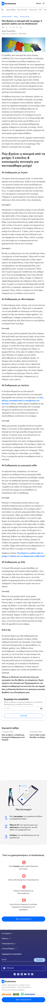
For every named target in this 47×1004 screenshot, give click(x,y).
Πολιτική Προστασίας (23, 987)
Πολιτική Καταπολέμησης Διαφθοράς (13, 990)
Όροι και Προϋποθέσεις (9, 987)
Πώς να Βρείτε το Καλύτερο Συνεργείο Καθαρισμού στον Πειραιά (15, 733)
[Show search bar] (2, 9)
